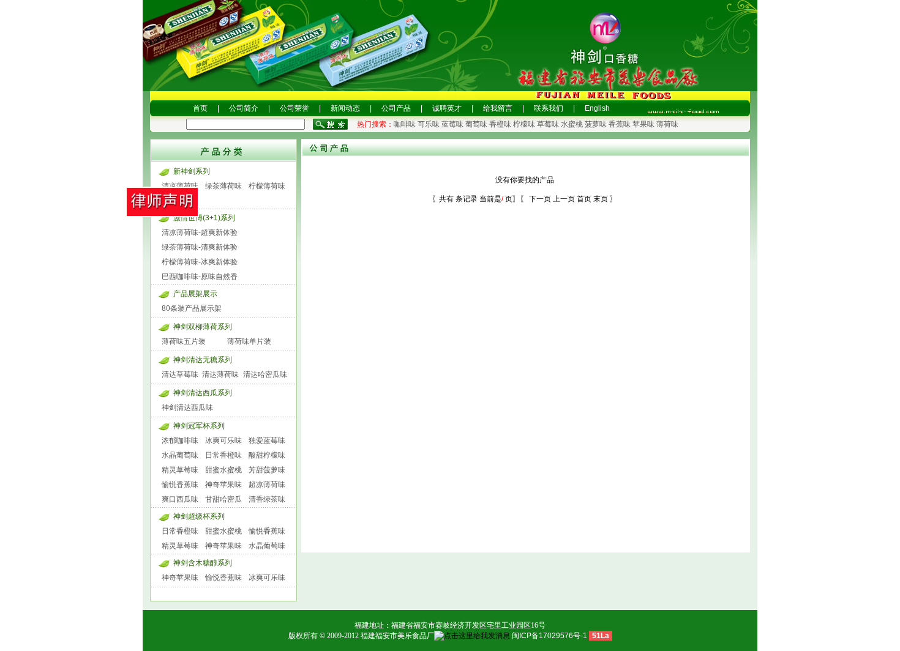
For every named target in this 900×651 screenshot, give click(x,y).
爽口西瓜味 (180, 499)
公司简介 (243, 108)
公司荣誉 (294, 108)
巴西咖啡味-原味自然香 (200, 276)
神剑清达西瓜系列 (202, 393)
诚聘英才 (447, 108)
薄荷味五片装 (184, 341)
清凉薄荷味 (180, 186)
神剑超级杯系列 (199, 516)
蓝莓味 (452, 124)
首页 (200, 108)
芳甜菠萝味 (267, 470)
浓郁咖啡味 (180, 440)
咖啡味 (405, 124)
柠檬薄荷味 (267, 186)
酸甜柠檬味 (267, 455)
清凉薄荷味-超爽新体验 (200, 232)
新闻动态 (345, 108)
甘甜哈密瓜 (223, 499)
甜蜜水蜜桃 (223, 470)
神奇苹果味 (223, 484)
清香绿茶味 (267, 499)
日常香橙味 (223, 455)
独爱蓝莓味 (267, 440)
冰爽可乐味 (223, 440)
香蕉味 (620, 124)
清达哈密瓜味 (265, 374)
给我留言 (497, 108)
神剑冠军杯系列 (199, 426)
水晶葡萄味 (180, 455)
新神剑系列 (191, 171)
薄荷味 (667, 124)
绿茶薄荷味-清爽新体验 (200, 247)
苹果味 (643, 124)
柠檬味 (524, 124)
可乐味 (429, 124)
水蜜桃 (572, 124)
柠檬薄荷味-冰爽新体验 (200, 262)
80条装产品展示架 (192, 308)
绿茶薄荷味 (223, 186)
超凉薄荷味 (267, 484)
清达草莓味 (180, 374)
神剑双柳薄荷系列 (202, 326)
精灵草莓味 (180, 470)
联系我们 (548, 108)
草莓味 (548, 124)
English (597, 108)
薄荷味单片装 (249, 341)
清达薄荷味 (220, 374)
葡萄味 (476, 124)
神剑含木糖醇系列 (202, 563)
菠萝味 (596, 124)
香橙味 (500, 124)
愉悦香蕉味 (180, 484)
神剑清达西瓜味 (187, 407)
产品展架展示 (195, 293)
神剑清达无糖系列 (202, 359)
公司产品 (396, 108)
